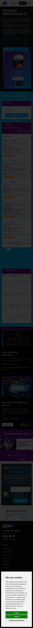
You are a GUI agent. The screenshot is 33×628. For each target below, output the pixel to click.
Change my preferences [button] (16, 620)
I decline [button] (16, 616)
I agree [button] (16, 613)
